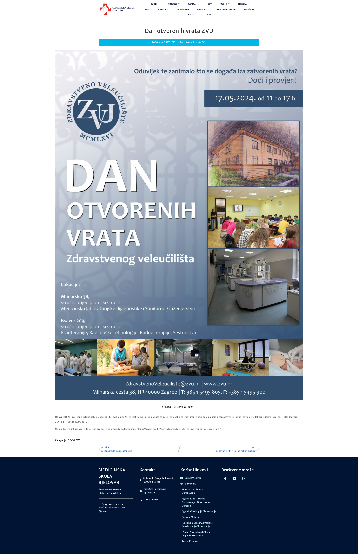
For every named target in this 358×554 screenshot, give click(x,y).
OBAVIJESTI (169, 42)
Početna (156, 42)
